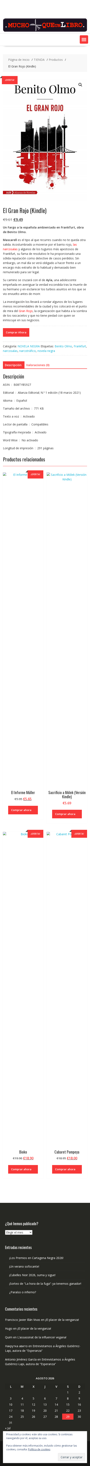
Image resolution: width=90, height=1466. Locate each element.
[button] (84, 39)
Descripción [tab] (13, 365)
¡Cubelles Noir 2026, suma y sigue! (32, 1275)
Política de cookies (39, 1449)
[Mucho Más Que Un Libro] (45, 31)
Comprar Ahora (16, 332)
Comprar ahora (21, 810)
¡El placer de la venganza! (62, 1320)
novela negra (46, 351)
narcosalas (10, 351)
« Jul (7, 1428)
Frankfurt (80, 346)
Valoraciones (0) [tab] (37, 365)
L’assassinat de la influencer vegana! (41, 1337)
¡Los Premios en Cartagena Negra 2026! (36, 1258)
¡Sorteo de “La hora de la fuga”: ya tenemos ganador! (45, 1284)
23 (79, 1411)
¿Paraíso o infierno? (22, 1292)
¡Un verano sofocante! (24, 1266)
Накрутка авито (16, 1346)
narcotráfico (27, 351)
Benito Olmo (63, 346)
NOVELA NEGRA (29, 346)
